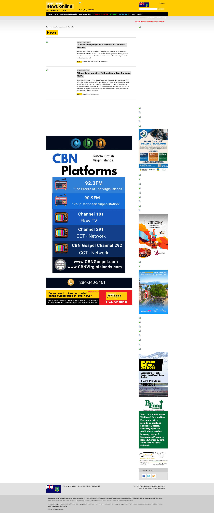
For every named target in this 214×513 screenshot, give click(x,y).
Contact (162, 3)
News (56, 14)
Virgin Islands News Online (62, 27)
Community (86, 61)
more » (79, 61)
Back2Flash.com (159, 488)
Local (91, 61)
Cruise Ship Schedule (84, 486)
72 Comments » (95, 94)
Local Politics (85, 14)
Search (160, 9)
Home (50, 14)
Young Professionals (68, 14)
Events (74, 486)
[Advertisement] (91, 119)
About (139, 14)
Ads (133, 14)
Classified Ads (96, 486)
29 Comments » (102, 61)
